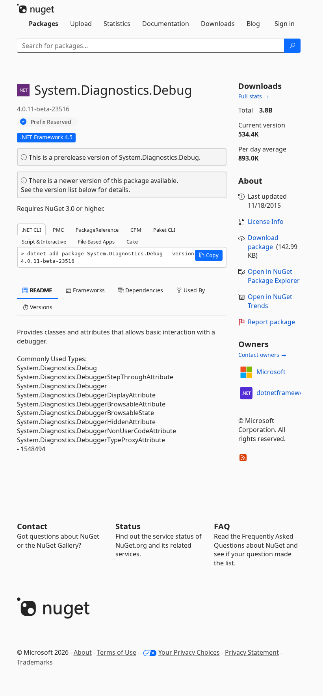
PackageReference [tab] (97, 229)
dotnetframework (283, 392)
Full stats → (253, 96)
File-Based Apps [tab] (96, 241)
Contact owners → (262, 354)
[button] (209, 255)
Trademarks (35, 662)
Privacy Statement (252, 652)
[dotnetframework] (246, 393)
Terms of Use (116, 652)
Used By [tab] (193, 290)
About (83, 652)
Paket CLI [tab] (164, 229)
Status (128, 526)
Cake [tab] (132, 241)
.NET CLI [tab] (31, 229)
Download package (263, 242)
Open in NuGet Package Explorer (274, 276)
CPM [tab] (135, 229)
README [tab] (40, 290)
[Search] (292, 46)
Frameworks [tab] (88, 290)
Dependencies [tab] (143, 290)
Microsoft (271, 371)
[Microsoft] (246, 372)
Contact (32, 526)
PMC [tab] (58, 229)
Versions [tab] (40, 307)
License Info (266, 221)
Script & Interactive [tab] (44, 241)
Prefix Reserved (51, 122)
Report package (271, 322)
